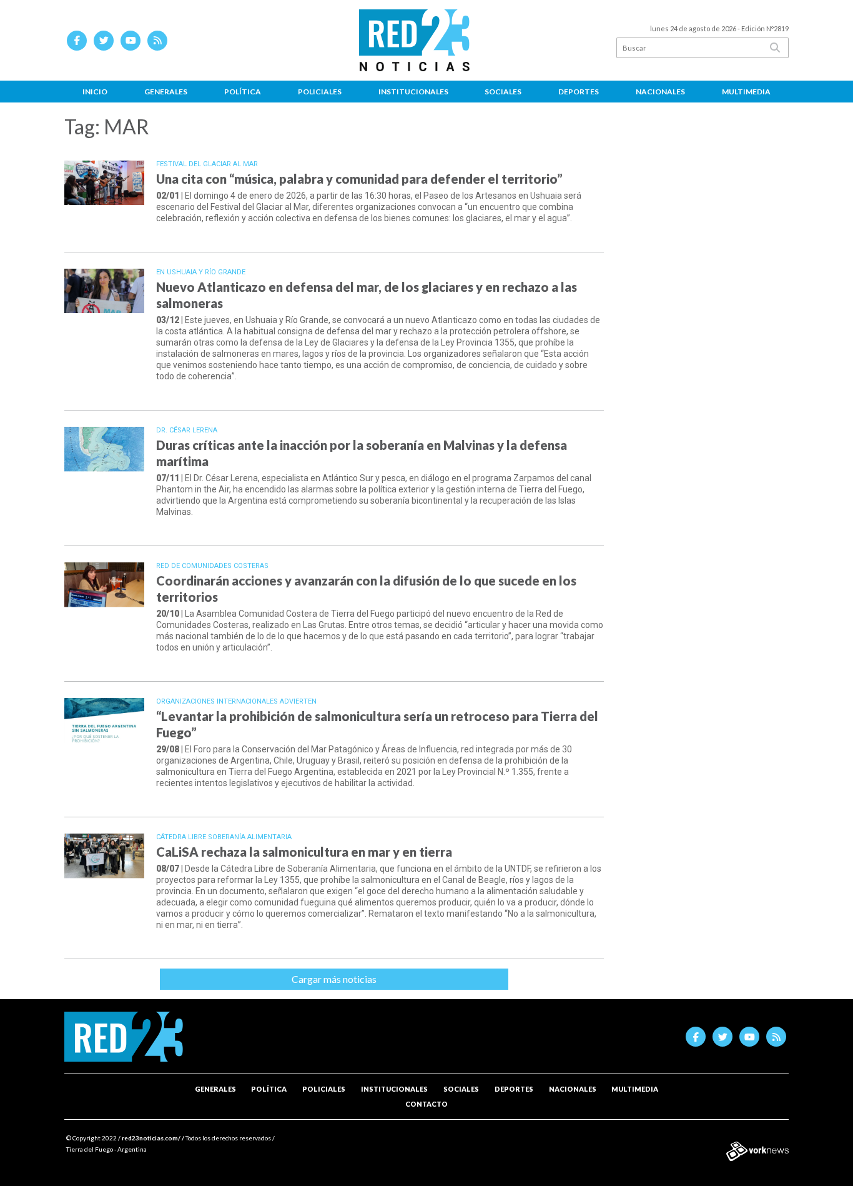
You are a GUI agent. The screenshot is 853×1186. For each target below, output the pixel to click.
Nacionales (660, 91)
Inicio (94, 91)
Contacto (426, 1104)
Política (242, 91)
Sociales (503, 91)
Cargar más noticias (334, 979)
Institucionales (413, 91)
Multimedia (746, 91)
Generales (165, 91)
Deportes (578, 91)
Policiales (320, 91)
